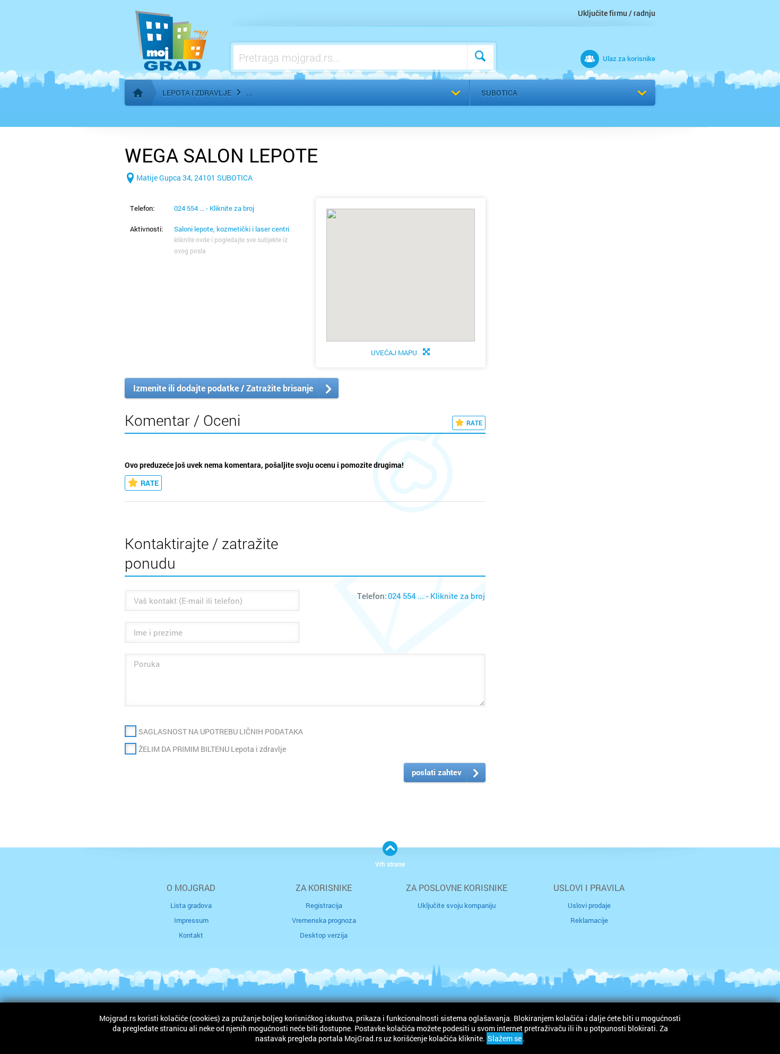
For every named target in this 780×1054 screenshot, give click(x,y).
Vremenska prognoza (324, 920)
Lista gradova (191, 905)
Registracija (324, 905)
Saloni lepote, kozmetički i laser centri (231, 229)
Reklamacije (589, 920)
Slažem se (505, 1038)
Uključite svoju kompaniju (457, 905)
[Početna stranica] (138, 93)
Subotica (499, 93)
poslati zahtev (437, 772)
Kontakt (191, 935)
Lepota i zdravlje (196, 93)
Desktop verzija (324, 935)
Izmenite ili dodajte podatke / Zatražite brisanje (223, 387)
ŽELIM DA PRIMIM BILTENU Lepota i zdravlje (212, 749)
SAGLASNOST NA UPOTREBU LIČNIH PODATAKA (220, 731)
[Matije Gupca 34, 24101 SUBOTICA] (189, 194)
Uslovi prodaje (589, 905)
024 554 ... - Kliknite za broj (214, 208)
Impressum (191, 920)
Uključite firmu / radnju (616, 13)
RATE (474, 422)
